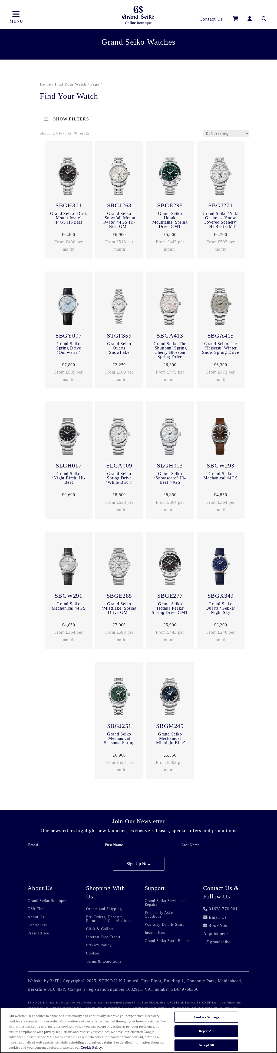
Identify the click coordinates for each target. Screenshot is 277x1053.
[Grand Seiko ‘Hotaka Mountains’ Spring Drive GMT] (170, 177)
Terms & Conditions (103, 961)
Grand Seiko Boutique (47, 901)
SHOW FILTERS (71, 118)
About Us (36, 917)
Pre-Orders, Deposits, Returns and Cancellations (108, 919)
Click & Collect (99, 929)
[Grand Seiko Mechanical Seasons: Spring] (119, 698)
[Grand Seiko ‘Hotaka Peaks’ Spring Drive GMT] (170, 567)
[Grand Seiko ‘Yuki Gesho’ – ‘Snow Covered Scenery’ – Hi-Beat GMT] (220, 177)
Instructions (155, 933)
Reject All (206, 1031)
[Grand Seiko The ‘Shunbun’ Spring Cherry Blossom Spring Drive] (170, 307)
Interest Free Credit (103, 937)
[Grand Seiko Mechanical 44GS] (220, 437)
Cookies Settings (206, 1017)
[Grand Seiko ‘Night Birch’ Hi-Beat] (68, 437)
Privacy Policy (98, 945)
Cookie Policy (91, 1047)
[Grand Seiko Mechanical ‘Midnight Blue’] (170, 698)
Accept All (206, 1045)
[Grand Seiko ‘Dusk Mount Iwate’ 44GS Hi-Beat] (68, 177)
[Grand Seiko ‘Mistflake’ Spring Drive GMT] (119, 567)
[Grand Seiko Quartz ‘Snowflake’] (119, 307)
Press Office (38, 933)
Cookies (93, 953)
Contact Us (37, 925)
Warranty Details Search (166, 925)
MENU (16, 21)
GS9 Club (36, 909)
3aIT (54, 981)
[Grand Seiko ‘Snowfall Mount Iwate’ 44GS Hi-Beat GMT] (119, 177)
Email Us (217, 917)
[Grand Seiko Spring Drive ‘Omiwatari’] (68, 307)
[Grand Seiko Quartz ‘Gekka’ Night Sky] (220, 567)
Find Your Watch (71, 84)
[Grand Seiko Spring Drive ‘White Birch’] (119, 437)
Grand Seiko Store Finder (167, 941)
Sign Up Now (139, 863)
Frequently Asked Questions (160, 914)
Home (45, 84)
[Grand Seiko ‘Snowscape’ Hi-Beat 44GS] (170, 437)
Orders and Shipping (104, 909)
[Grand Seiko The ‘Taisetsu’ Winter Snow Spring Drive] (220, 307)
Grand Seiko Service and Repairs (166, 903)
